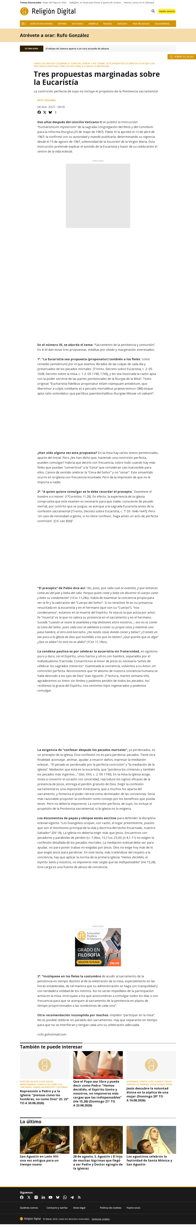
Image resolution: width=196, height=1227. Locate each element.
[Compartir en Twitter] (45, 112)
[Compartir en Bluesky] (50, 112)
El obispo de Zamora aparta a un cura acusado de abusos (77, 48)
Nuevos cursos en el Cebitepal (139, 2)
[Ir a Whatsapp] (65, 1197)
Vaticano (77, 23)
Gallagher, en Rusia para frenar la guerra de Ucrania (95, 2)
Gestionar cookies (101, 1219)
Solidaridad (162, 23)
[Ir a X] (29, 1197)
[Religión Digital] (47, 11)
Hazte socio (133, 1207)
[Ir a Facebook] (22, 1197)
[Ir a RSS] (79, 1197)
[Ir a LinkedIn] (43, 1197)
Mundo (107, 23)
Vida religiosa (141, 23)
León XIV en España (41, 23)
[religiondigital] (30, 1218)
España (62, 23)
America (93, 23)
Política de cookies (110, 1207)
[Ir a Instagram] (36, 1197)
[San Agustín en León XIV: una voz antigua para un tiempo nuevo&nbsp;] (45, 1140)
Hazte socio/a (167, 11)
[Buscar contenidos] (152, 11)
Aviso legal (79, 1207)
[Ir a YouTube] (51, 1197)
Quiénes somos (29, 1207)
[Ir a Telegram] (72, 1197)
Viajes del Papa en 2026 (54, 2)
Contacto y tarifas (57, 1207)
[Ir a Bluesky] (58, 1197)
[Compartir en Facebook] (39, 112)
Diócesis (122, 23)
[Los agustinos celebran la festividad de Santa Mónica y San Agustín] (151, 1140)
